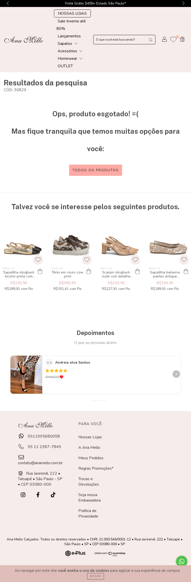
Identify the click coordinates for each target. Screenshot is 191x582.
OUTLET (65, 66)
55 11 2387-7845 (44, 447)
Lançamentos (69, 36)
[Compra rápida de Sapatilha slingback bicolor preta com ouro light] (40, 272)
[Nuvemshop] (76, 555)
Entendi (95, 576)
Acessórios (68, 51)
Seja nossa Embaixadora (89, 497)
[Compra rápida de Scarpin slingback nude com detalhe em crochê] (137, 272)
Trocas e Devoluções (88, 481)
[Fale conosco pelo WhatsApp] (181, 561)
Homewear (68, 58)
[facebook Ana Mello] (38, 495)
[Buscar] (150, 39)
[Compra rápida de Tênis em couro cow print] (89, 272)
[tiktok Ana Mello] (53, 495)
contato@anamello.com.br (40, 463)
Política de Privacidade (88, 513)
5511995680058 (43, 436)
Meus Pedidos (90, 458)
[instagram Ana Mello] (23, 495)
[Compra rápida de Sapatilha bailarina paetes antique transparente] (186, 272)
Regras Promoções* (95, 468)
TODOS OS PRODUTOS (95, 170)
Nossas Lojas (90, 437)
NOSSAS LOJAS (72, 13)
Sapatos (65, 43)
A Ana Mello (89, 447)
